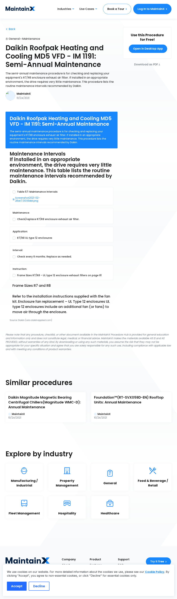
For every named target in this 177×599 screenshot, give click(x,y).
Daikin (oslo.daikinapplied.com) (35, 320)
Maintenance (31, 38)
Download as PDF (146, 64)
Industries (64, 9)
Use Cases (86, 9)
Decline (39, 586)
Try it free (157, 561)
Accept (16, 586)
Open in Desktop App (148, 49)
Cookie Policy (154, 572)
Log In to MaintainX (151, 9)
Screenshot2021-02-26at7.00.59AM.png (27, 199)
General (14, 38)
